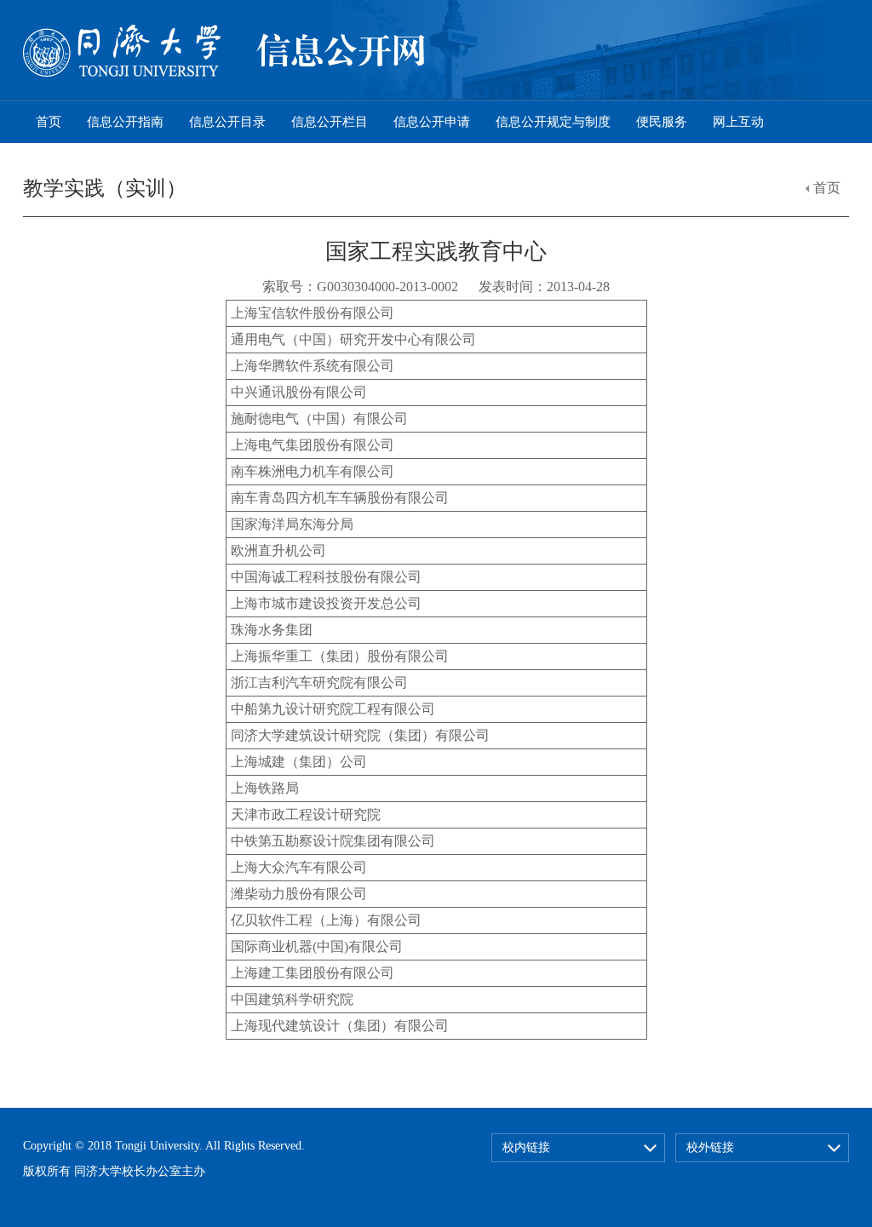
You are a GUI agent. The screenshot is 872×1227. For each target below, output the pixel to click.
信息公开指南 (125, 122)
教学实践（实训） (104, 188)
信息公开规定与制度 (553, 122)
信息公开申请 (431, 122)
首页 (48, 122)
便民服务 (661, 122)
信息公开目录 (227, 122)
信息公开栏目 (329, 122)
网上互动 (738, 122)
